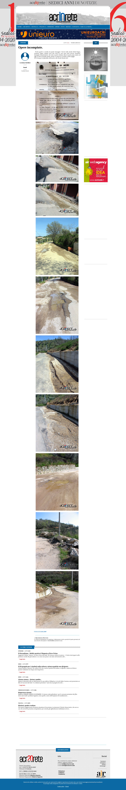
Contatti (75, 27)
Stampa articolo (75, 42)
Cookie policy (60, 786)
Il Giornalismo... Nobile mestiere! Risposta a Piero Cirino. (38, 653)
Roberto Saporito (37, 777)
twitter (104, 764)
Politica (43, 27)
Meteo (68, 27)
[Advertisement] (96, 127)
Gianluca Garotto (35, 775)
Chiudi (67, 786)
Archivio (26, 27)
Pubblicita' (62, 774)
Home (19, 27)
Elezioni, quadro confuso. (27, 705)
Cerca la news (85, 27)
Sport (57, 27)
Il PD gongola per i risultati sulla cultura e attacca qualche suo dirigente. (43, 666)
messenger (103, 766)
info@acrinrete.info (68, 764)
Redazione (62, 771)
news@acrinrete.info (68, 765)
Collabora (61, 772)
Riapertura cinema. (25, 692)
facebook (103, 761)
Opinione (50, 27)
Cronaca (34, 27)
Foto (63, 27)
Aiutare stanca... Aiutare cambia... (29, 679)
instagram (103, 763)
